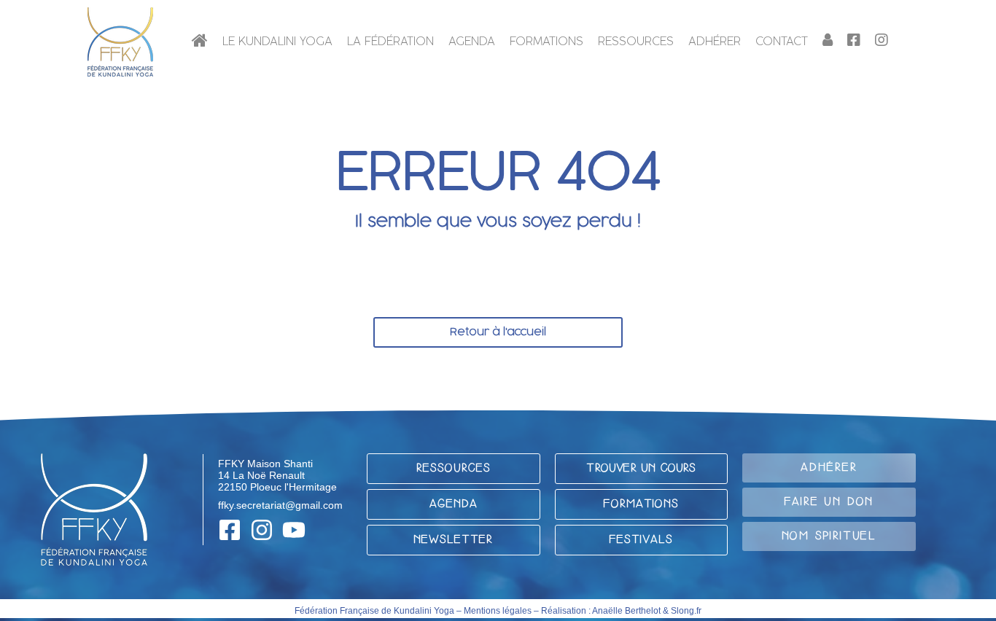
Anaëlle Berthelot (626, 611)
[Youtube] (294, 530)
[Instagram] (261, 530)
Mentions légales (498, 611)
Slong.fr (686, 611)
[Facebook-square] (229, 530)
